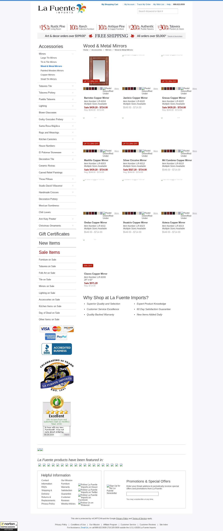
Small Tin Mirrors (49, 79)
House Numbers (47, 146)
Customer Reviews (148, 525)
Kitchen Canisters (48, 139)
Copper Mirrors (48, 75)
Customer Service (128, 525)
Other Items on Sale (49, 319)
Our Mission (66, 480)
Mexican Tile (127, 19)
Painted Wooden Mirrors (52, 70)
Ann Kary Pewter (47, 219)
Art (119, 19)
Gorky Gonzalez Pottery (51, 119)
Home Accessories (104, 19)
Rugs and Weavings (49, 132)
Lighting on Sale (47, 293)
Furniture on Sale (47, 259)
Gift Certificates (54, 234)
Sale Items (177, 19)
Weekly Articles (68, 504)
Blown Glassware (47, 112)
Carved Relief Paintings (51, 172)
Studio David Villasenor (50, 185)
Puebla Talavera (47, 99)
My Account (129, 4)
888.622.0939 (179, 4)
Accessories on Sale (49, 299)
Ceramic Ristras (47, 165)
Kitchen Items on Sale (50, 306)
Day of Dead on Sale (49, 313)
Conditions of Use (78, 525)
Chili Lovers (45, 212)
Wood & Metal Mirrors (51, 66)
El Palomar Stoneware (50, 152)
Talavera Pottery (137, 19)
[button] (8, 526)
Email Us (84, 527)
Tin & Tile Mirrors (49, 62)
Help (169, 4)
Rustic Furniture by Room (79, 19)
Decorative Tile (46, 159)
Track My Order (144, 4)
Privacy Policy (48, 504)
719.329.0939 (113, 527)
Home (85, 50)
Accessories (51, 46)
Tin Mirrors (149, 19)
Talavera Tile (45, 86)
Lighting (162, 19)
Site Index (164, 525)
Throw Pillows (46, 179)
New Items (49, 243)
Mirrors (42, 53)
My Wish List (158, 4)
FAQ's (44, 487)
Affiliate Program (110, 525)
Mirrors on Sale (46, 286)
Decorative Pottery (48, 199)
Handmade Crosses (49, 192)
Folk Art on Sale (47, 273)
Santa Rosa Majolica (49, 126)
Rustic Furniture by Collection (52, 19)
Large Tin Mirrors (49, 58)
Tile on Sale (45, 279)
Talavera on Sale (47, 266)
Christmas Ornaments (50, 225)
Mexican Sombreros (49, 205)
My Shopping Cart (110, 4)
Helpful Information (55, 475)
